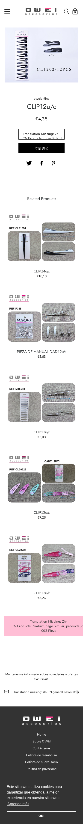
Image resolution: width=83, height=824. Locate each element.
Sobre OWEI (42, 741)
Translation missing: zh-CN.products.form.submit (43, 136)
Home (41, 734)
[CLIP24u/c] (41, 238)
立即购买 (41, 148)
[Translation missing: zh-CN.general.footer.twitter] (29, 163)
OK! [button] (41, 816)
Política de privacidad (41, 769)
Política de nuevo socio (41, 762)
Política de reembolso (41, 755)
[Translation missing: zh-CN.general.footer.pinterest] (53, 163)
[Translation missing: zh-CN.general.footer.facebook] (41, 163)
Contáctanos (41, 748)
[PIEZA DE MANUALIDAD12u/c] (41, 318)
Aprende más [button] (18, 804)
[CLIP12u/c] (41, 399)
